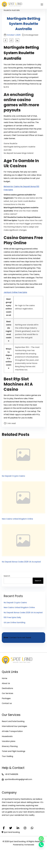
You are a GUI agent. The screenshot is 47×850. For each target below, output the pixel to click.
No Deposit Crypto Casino (13, 476)
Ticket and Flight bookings (13, 751)
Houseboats (7, 736)
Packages (6, 698)
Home (4, 678)
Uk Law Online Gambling (14, 622)
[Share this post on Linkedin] (17, 40)
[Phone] (41, 844)
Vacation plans (8, 741)
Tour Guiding (7, 756)
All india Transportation (12, 731)
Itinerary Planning (10, 746)
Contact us (7, 703)
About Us (6, 683)
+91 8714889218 (11, 774)
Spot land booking (11, 832)
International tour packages (14, 726)
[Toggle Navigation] (42, 4)
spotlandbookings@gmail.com (18, 779)
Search (7, 576)
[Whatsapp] (41, 838)
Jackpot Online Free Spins (15, 292)
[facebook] (5, 40)
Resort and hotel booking (13, 721)
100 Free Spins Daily (12, 617)
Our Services (7, 693)
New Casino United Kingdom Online (17, 519)
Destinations (7, 688)
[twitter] (11, 40)
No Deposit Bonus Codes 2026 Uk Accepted (21, 561)
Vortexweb (29, 844)
